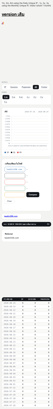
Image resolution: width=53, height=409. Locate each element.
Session (14, 87)
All (36, 87)
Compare (33, 195)
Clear (9, 201)
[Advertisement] (26, 52)
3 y (41, 97)
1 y (28, 97)
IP (5, 87)
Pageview (26, 87)
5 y (5, 102)
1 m (6, 97)
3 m (13, 97)
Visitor (44, 87)
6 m (21, 97)
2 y (35, 97)
